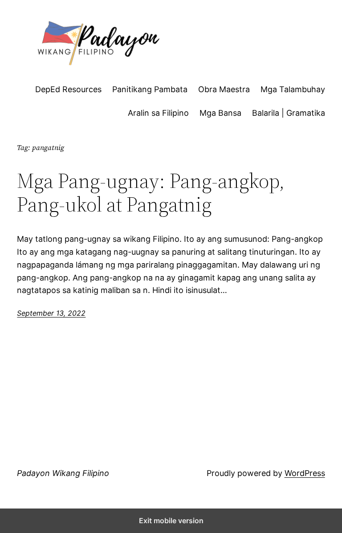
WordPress (305, 473)
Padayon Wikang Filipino (63, 473)
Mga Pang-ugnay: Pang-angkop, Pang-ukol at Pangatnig (151, 192)
